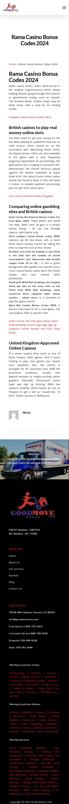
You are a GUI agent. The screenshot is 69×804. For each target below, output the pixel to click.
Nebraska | (21, 716)
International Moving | (24, 770)
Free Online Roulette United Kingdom (31, 196)
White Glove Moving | (39, 790)
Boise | (39, 676)
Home (12, 64)
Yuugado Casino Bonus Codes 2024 (30, 117)
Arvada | (53, 673)
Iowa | (28, 727)
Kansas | (42, 712)
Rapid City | (46, 688)
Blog (11, 582)
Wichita (14, 696)
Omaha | (19, 688)
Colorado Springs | (36, 680)
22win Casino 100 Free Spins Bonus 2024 (33, 321)
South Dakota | (49, 720)
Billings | (28, 676)
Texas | (15, 723)
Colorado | (17, 727)
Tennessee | (30, 731)
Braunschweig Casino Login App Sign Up (33, 324)
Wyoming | (38, 723)
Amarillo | (39, 673)
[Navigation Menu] (64, 7)
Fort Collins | (18, 684)
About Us (14, 562)
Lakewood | (34, 684)
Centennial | (51, 676)
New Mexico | (41, 716)
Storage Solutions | (45, 759)
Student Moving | (21, 786)
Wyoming (51, 731)
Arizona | (16, 712)
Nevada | (16, 731)
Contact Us (15, 588)
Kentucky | (40, 727)
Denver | (53, 680)
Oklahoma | (31, 720)
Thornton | (33, 692)
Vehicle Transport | (44, 767)
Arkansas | (29, 712)
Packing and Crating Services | (40, 782)
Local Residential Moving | (31, 747)
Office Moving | (37, 778)
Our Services (16, 568)
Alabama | (52, 723)
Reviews (13, 575)
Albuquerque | (20, 673)
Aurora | (16, 676)
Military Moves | (41, 774)
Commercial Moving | (25, 763)
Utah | (26, 723)
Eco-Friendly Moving (37, 793)
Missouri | (53, 727)
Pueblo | (31, 688)
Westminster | (50, 692)
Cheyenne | (17, 680)
